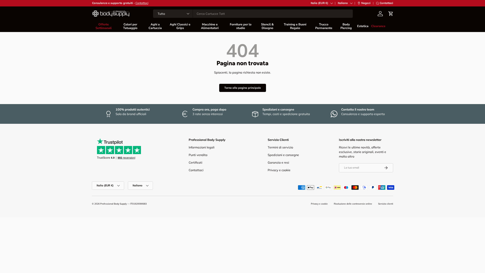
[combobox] (253, 13)
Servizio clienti (385, 203)
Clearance (378, 26)
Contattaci (141, 3)
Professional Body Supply (113, 203)
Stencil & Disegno (267, 26)
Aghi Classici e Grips (180, 26)
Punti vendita (198, 155)
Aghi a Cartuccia (155, 26)
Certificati (195, 162)
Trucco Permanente (323, 26)
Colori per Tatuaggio (130, 26)
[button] (391, 13)
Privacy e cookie (279, 170)
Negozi (366, 3)
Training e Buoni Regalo (295, 26)
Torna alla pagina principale (242, 87)
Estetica (362, 26)
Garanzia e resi (278, 162)
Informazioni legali (201, 147)
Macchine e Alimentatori (210, 26)
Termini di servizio (280, 147)
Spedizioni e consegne (283, 155)
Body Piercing (346, 26)
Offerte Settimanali (103, 26)
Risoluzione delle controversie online (353, 203)
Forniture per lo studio (240, 26)
